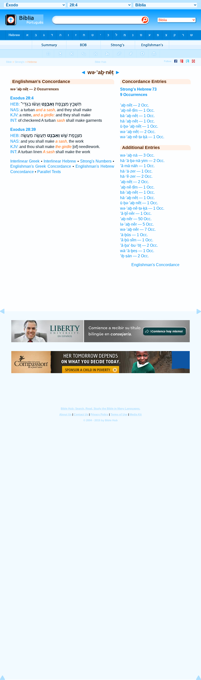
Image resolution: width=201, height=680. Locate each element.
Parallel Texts (49, 172)
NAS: (15, 110)
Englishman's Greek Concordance (40, 166)
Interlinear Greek (24, 161)
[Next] (195, 322)
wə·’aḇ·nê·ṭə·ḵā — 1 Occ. (142, 137)
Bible (9, 61)
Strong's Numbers (96, 161)
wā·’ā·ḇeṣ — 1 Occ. (137, 251)
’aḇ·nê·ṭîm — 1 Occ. (137, 110)
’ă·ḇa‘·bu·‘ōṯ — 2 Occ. (139, 245)
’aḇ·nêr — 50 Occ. (135, 219)
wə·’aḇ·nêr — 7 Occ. (138, 229)
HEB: (15, 104)
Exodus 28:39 (23, 129)
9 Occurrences (133, 95)
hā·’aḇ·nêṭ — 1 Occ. (137, 121)
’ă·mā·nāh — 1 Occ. (137, 166)
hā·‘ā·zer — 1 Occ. (136, 171)
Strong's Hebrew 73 (138, 89)
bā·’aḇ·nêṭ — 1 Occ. (137, 116)
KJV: (14, 115)
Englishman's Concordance (155, 265)
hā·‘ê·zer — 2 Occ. (136, 176)
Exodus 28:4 (22, 98)
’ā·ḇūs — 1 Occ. (134, 235)
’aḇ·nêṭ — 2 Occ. (134, 105)
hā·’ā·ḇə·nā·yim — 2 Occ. (142, 161)
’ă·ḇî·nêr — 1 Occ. (135, 213)
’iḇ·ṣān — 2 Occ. (134, 256)
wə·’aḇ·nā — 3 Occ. (137, 155)
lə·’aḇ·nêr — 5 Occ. (137, 224)
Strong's (20, 61)
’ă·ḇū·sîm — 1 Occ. (136, 240)
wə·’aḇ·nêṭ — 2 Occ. (137, 132)
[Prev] (6, 322)
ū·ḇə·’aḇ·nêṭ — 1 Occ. (139, 126)
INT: (13, 120)
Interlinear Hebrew (60, 161)
